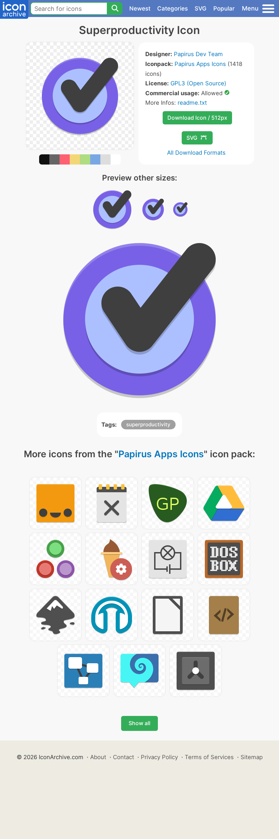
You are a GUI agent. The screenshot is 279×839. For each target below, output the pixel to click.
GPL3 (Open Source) (198, 83)
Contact (123, 757)
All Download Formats (196, 152)
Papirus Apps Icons (200, 64)
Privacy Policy (159, 757)
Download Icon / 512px (197, 117)
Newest (139, 8)
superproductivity (148, 424)
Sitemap (252, 757)
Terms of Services (209, 757)
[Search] (114, 8)
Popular (224, 8)
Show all (139, 723)
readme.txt (192, 102)
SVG (201, 8)
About (98, 757)
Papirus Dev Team (198, 54)
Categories (172, 8)
